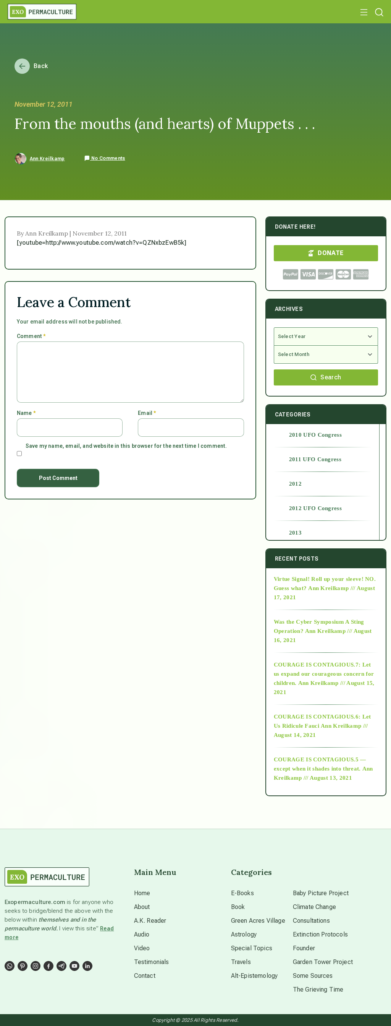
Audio (142, 934)
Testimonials (151, 962)
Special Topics (251, 948)
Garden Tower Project (323, 962)
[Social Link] (10, 966)
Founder (304, 948)
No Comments (107, 158)
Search (330, 377)
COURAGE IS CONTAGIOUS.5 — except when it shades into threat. (320, 764)
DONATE (330, 253)
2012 (295, 484)
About (142, 907)
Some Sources (313, 975)
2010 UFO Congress (315, 435)
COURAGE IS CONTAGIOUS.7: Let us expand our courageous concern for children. (324, 674)
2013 (295, 533)
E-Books (242, 893)
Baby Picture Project (321, 893)
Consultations (311, 920)
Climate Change (314, 907)
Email (147, 413)
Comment (31, 336)
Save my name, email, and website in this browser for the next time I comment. (126, 446)
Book (238, 907)
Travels (241, 962)
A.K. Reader (150, 920)
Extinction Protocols (320, 934)
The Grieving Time (318, 989)
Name (26, 413)
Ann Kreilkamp (47, 158)
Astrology (244, 934)
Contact (144, 975)
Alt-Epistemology (254, 975)
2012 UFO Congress (315, 508)
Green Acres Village (258, 920)
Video (142, 948)
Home (142, 893)
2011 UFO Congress (315, 459)
